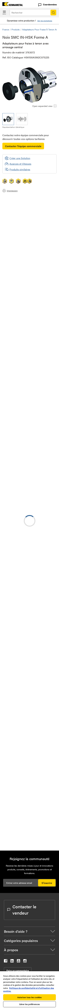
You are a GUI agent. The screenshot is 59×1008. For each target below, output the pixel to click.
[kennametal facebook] (5, 961)
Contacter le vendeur (24, 909)
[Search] (53, 12)
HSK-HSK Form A (38, 524)
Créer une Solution (17, 386)
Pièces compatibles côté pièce (25, 212)
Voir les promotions (44, 21)
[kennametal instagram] (25, 961)
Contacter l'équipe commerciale (23, 146)
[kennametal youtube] (18, 961)
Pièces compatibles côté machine (27, 208)
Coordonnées (50, 4)
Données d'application (21, 201)
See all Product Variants (40, 326)
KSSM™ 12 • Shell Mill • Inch (43, 625)
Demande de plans (12, 461)
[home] (11, 5)
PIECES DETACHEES (40, 799)
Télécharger (42, 436)
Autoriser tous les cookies (29, 997)
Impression (12, 190)
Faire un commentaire (17, 970)
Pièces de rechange (19, 216)
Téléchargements (18, 205)
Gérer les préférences (29, 1004)
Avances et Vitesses (20, 164)
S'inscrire (47, 883)
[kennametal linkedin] (12, 961)
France (5, 29)
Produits (15, 29)
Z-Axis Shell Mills (37, 606)
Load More (29, 776)
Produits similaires (19, 169)
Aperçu (12, 197)
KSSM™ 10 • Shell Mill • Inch (43, 739)
